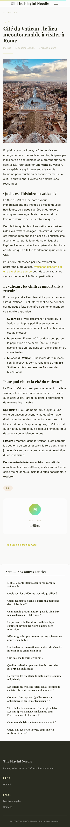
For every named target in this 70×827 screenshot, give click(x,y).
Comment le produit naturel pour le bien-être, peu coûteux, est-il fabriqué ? (33, 613)
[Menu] (56, 3)
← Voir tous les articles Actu (19, 544)
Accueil (7, 12)
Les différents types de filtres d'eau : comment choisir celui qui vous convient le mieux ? (33, 688)
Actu (16, 12)
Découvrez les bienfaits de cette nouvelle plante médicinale (34, 677)
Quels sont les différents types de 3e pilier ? (32, 593)
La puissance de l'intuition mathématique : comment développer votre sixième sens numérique (31, 626)
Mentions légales (12, 801)
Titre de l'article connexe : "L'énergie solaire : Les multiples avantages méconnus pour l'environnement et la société (33, 712)
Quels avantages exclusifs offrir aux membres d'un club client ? (33, 602)
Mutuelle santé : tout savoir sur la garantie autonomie (31, 584)
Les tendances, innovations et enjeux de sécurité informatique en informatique (34, 649)
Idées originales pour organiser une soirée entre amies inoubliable (34, 638)
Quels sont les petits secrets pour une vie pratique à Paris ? (30, 731)
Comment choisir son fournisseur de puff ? (31, 722)
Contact (7, 807)
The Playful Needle (29, 3)
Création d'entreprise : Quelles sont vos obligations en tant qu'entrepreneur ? (29, 699)
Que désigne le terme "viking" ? (25, 657)
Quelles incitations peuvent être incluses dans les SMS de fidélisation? (33, 667)
